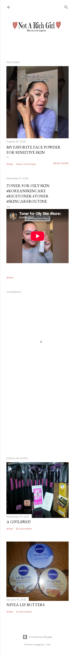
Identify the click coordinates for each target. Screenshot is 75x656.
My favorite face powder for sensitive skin (33, 150)
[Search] (66, 6)
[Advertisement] (37, 422)
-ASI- (48, 644)
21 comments (23, 611)
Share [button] (9, 164)
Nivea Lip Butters (25, 604)
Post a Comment (26, 164)
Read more (61, 163)
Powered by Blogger (41, 636)
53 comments (24, 528)
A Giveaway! (18, 521)
